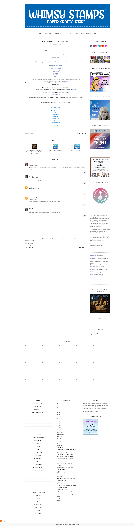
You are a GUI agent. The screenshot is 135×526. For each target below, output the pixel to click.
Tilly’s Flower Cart (61, 469)
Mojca (30, 163)
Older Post (81, 247)
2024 (57, 407)
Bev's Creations (38, 409)
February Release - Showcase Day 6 (65, 452)
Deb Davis (38, 434)
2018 (57, 418)
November (59, 431)
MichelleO (38, 483)
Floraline (59, 465)
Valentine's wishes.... (61, 474)
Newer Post (30, 247)
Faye (38, 449)
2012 (57, 498)
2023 (57, 409)
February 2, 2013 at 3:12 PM (34, 199)
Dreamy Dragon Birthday (62, 483)
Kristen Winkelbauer (38, 470)
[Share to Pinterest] (82, 133)
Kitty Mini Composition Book (63, 482)
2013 (57, 427)
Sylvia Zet (38, 495)
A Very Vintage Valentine (62, 472)
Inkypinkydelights (33, 197)
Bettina (58, 212)
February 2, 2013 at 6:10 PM (34, 210)
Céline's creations (38, 431)
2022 (57, 410)
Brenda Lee (31, 176)
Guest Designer (38, 455)
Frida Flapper (60, 476)
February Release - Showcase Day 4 (65, 456)
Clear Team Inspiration (38, 412)
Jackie (70, 89)
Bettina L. (31, 208)
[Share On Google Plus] (85, 133)
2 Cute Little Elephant (62, 487)
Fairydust (55, 76)
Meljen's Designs (38, 480)
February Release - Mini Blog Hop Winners (66, 449)
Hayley (30, 186)
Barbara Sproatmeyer (95, 256)
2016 (57, 421)
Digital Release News (38, 437)
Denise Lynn (93, 264)
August (58, 436)
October (59, 432)
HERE (105, 240)
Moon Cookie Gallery (55, 70)
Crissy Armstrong (94, 255)
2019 (57, 416)
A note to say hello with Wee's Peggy (65, 467)
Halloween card (38, 458)
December (59, 429)
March (58, 445)
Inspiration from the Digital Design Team (66, 478)
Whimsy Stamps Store (66, 81)
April (58, 443)
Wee (38, 501)
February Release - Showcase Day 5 (65, 454)
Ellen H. (38, 446)
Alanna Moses (38, 403)
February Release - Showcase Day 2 (65, 460)
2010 (57, 502)
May (58, 441)
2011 (57, 500)
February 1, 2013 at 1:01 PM (34, 165)
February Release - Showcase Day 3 (65, 458)
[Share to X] (80, 133)
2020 (57, 414)
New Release (38, 486)
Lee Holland (38, 473)
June (58, 440)
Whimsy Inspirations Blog (64, 524)
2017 (57, 420)
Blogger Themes (76, 524)
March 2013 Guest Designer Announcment (66, 485)
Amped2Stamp (38, 406)
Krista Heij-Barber (94, 274)
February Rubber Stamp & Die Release (66, 463)
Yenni (38, 510)
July (58, 438)
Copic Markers (38, 418)
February (59, 447)
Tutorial (38, 498)
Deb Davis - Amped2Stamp (96, 260)
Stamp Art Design (55, 71)
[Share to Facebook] (77, 133)
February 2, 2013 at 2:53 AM (34, 188)
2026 (57, 403)
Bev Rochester (93, 258)
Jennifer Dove (93, 272)
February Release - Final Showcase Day (66, 451)
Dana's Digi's (55, 74)
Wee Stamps (93, 275)
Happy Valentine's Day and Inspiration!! (66, 471)
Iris (38, 461)
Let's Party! (59, 492)
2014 (57, 425)
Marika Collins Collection (56, 68)
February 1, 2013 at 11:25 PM (34, 177)
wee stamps (38, 513)
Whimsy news (38, 507)
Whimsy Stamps (99, 224)
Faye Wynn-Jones (94, 269)
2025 (57, 405)
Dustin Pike (92, 268)
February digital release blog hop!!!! (65, 494)
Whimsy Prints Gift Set (62, 489)
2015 (57, 423)
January (59, 496)
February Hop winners (62, 480)
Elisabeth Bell (38, 443)
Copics (38, 422)
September (59, 434)
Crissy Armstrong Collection (38, 428)
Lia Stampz (55, 73)
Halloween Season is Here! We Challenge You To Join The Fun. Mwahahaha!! (100, 289)
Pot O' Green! (60, 461)
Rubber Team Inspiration (38, 492)
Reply (84, 172)
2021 (57, 412)
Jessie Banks (38, 464)
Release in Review (38, 489)
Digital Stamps (38, 440)
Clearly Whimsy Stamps (38, 415)
